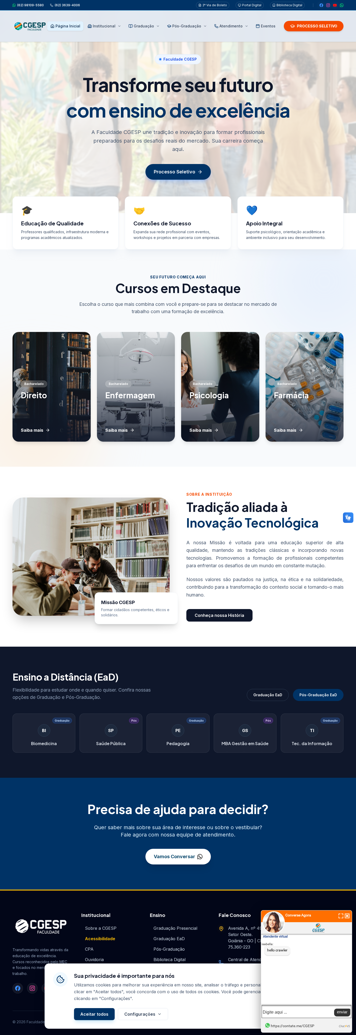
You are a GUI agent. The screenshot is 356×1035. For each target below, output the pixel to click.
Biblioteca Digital (289, 5)
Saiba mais (32, 430)
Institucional (104, 26)
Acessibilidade (100, 938)
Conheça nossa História (219, 615)
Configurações (139, 1014)
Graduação (144, 26)
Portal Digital (251, 5)
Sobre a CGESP (100, 928)
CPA (89, 949)
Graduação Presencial (175, 928)
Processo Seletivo (174, 171)
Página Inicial (68, 26)
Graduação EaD (267, 695)
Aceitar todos (94, 1014)
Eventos (268, 26)
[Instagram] (328, 5)
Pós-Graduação (186, 26)
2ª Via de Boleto (214, 5)
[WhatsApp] (341, 5)
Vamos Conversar (174, 856)
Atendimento (231, 26)
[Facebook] (321, 5)
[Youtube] (335, 5)
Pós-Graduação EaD (318, 695)
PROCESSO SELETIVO (317, 26)
